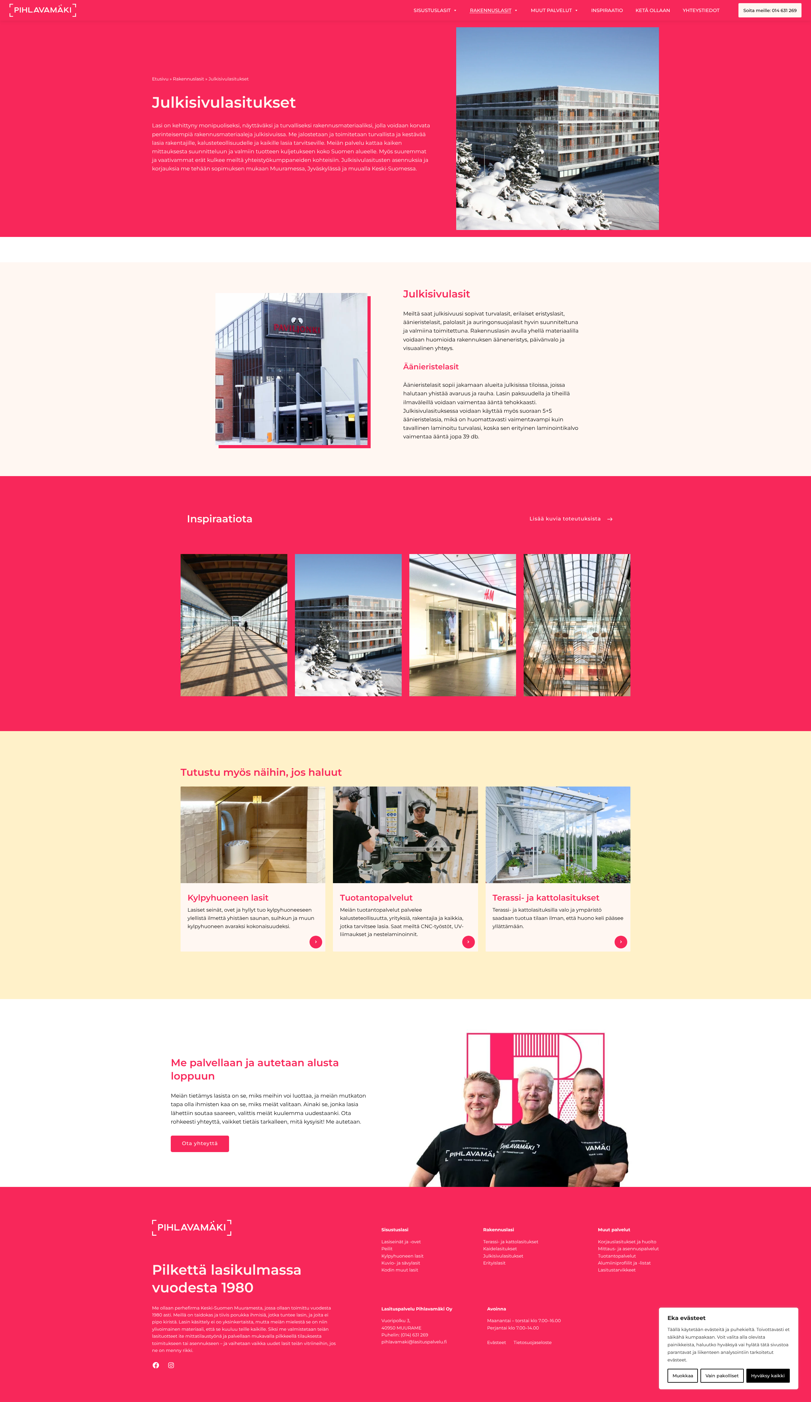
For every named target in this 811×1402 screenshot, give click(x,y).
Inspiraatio (607, 10)
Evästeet (496, 1342)
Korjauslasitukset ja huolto (627, 1242)
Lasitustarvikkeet (617, 1270)
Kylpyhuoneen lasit (228, 898)
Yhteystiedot (701, 10)
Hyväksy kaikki (768, 1376)
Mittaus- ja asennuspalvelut (628, 1249)
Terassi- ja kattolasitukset (546, 898)
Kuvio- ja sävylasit (400, 1263)
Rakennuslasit (491, 10)
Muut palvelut (551, 10)
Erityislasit (494, 1263)
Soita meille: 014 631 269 (770, 10)
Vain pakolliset (722, 1376)
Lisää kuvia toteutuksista (565, 519)
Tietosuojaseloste (533, 1342)
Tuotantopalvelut (376, 898)
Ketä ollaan (652, 10)
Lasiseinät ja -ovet (401, 1242)
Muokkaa (683, 1376)
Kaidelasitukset (500, 1249)
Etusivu (160, 79)
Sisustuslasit (432, 10)
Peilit (387, 1249)
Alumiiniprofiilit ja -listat (624, 1263)
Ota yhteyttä (200, 1144)
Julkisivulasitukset (503, 1256)
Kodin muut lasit (399, 1270)
